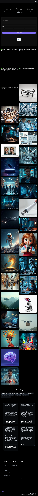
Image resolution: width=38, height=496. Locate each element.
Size (3, 26)
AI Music (5, 465)
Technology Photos (25, 395)
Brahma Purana (30, 471)
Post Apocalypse (30, 465)
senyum (29, 463)
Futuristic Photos (18, 395)
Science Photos (11, 395)
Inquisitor (22, 471)
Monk (28, 469)
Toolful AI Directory (7, 472)
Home (5, 4)
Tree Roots (29, 467)
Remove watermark (15, 467)
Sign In (36, 1)
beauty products (23, 469)
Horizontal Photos (23, 463)
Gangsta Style (23, 467)
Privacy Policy (6, 473)
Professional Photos (30, 393)
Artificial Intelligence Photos (6, 397)
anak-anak (22, 465)
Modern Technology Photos (13, 393)
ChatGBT (5, 468)
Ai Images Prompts (10, 4)
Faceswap (13, 468)
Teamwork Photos (4, 393)
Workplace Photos (22, 393)
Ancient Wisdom (30, 480)
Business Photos (4, 395)
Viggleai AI (5, 470)
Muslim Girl (22, 480)
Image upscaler (14, 465)
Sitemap (5, 467)
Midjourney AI (6, 463)
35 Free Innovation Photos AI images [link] (20, 4)
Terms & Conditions (7, 475)
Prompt (3, 18)
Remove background (15, 463)
